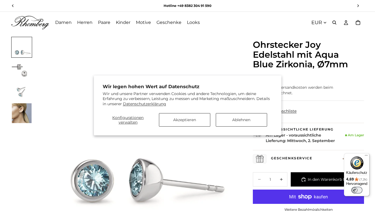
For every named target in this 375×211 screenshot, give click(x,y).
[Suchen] (334, 22)
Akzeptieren (184, 119)
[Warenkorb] (358, 22)
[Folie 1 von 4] (22, 47)
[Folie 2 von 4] (22, 69)
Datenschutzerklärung (144, 103)
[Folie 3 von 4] (22, 91)
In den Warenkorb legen (331, 179)
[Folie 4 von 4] (22, 113)
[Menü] (366, 156)
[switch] (356, 190)
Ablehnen (241, 119)
